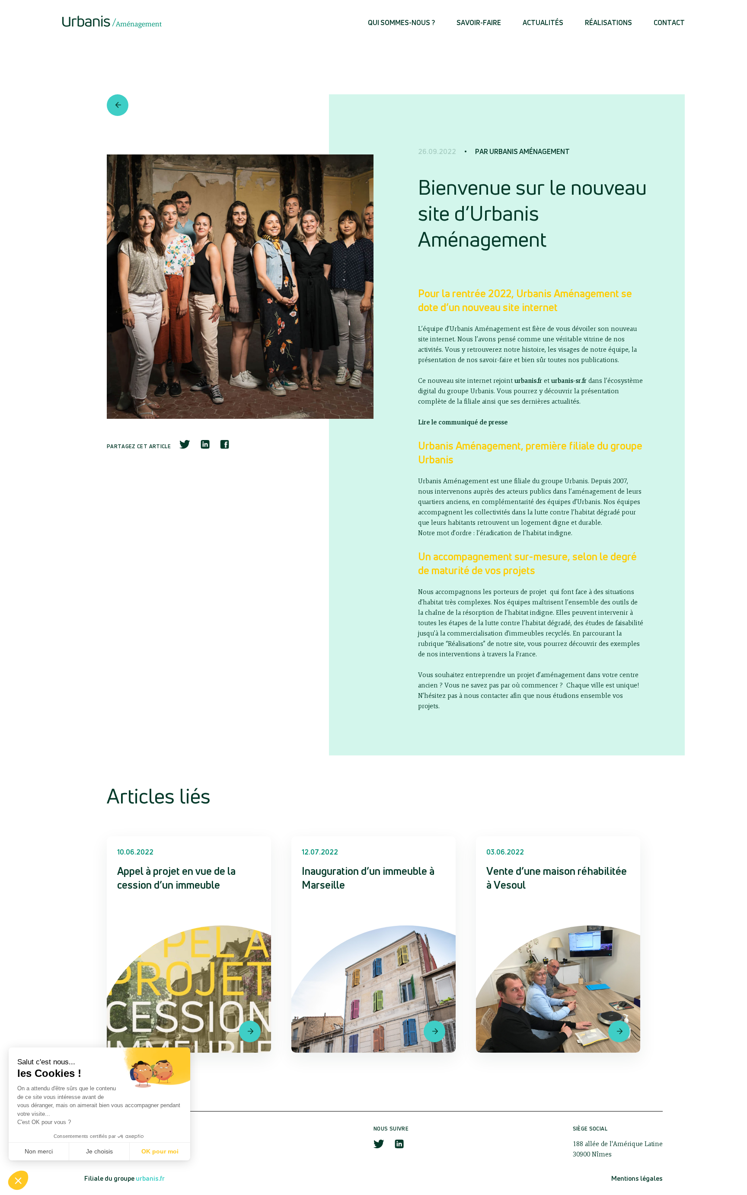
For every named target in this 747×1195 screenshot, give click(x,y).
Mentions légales (637, 1178)
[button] (18, 1180)
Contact (669, 22)
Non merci (39, 1151)
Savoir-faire (478, 22)
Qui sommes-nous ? (401, 22)
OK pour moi (160, 1151)
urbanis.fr (150, 1178)
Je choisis (99, 1151)
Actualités (543, 22)
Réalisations (608, 22)
